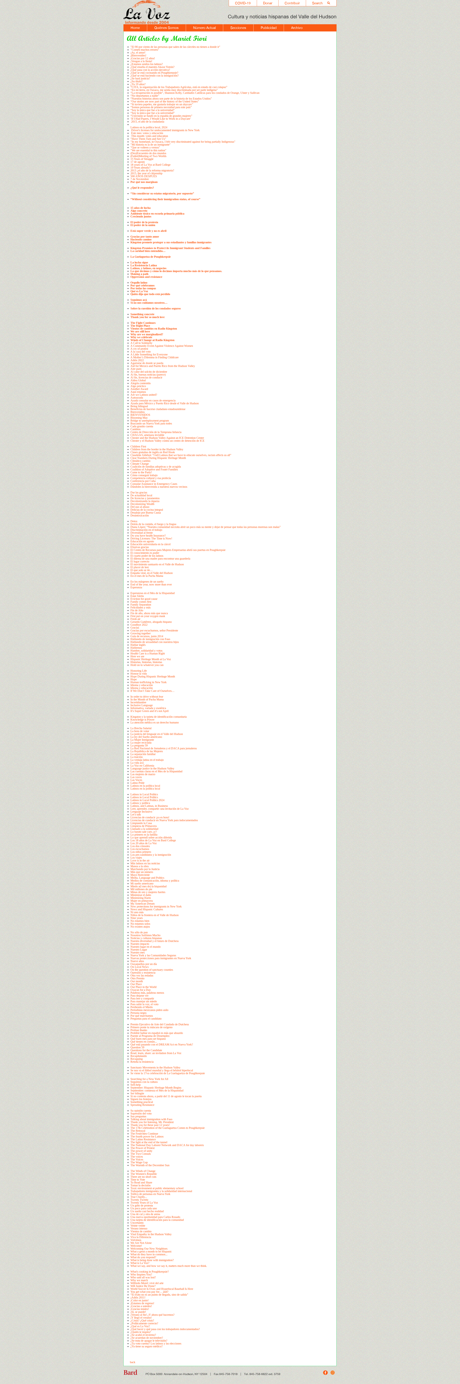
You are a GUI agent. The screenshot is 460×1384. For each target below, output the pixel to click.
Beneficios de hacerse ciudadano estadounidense (157, 409)
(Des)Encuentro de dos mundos (148, 153)
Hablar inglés (138, 644)
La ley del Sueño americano (146, 736)
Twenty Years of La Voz (144, 1202)
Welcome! (136, 1245)
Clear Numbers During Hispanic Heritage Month (158, 457)
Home (135, 28)
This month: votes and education (149, 135)
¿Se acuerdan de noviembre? (146, 1337)
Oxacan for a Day (140, 989)
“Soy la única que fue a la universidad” (152, 110)
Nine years (136, 917)
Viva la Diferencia (140, 1237)
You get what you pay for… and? (149, 1291)
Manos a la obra (139, 866)
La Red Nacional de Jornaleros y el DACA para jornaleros (163, 748)
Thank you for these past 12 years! (150, 1124)
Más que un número (141, 871)
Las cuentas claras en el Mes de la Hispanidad (156, 771)
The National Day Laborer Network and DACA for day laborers (167, 1145)
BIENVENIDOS (140, 414)
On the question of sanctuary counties (151, 969)
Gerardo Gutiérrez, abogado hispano (151, 621)
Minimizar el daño (140, 894)
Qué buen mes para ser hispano (148, 1038)
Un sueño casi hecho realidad (147, 1211)
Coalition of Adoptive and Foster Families (154, 469)
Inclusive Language (141, 705)
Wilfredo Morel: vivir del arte (147, 1283)
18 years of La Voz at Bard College (150, 164)
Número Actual (204, 28)
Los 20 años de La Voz (143, 843)
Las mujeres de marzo (142, 774)
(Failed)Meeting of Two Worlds (148, 156)
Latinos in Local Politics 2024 (147, 800)
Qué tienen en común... (143, 1041)
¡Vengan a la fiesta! (141, 61)
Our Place (136, 984)
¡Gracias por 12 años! (142, 58)
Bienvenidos (137, 411)
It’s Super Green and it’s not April (149, 710)
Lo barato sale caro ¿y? (143, 831)
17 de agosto (137, 161)
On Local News (139, 966)
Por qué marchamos (141, 1015)
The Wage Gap (139, 1162)
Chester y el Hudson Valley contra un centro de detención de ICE (167, 440)
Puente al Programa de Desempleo (149, 1035)
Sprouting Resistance (142, 1104)
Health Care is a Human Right (147, 653)
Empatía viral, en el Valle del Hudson (151, 572)
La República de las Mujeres (146, 751)
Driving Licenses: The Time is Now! (151, 538)
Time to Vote (137, 1179)
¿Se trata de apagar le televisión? (148, 1340)
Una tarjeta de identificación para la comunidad (157, 1219)
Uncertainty (137, 1222)
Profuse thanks (138, 1030)
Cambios (135, 429)
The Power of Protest (142, 1147)
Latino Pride (137, 782)
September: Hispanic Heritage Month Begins (155, 1087)
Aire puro (135, 368)
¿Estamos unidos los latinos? (146, 64)
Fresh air (135, 618)
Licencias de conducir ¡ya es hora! (150, 817)
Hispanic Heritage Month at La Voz (150, 659)
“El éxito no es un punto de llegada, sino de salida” (159, 1294)
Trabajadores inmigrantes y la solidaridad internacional (161, 1191)
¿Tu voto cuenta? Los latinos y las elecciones (155, 1343)
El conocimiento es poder (144, 552)
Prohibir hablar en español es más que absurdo (156, 1032)
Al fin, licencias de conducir (146, 377)
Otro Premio (137, 978)
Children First (138, 446)
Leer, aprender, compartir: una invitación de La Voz (159, 808)
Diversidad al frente (141, 532)
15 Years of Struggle (141, 158)
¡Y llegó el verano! (141, 1317)
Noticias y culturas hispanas (146, 938)
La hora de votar (139, 731)
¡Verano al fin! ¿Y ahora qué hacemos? (152, 1314)
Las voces (136, 777)
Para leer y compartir (142, 998)
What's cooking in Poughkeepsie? (149, 1271)
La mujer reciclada (140, 742)
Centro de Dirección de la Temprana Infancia (155, 432)
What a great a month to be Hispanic (151, 1251)
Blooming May (139, 417)
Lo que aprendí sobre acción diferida (151, 837)
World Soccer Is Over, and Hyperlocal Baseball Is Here (161, 1288)
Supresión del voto (141, 1113)
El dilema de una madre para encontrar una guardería (160, 558)
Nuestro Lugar (139, 949)
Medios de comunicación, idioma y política (154, 880)
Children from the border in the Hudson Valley (156, 449)
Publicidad (269, 28)
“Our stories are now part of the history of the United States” (164, 101)
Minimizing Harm (140, 897)
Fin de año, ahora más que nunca (149, 613)
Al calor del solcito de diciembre (148, 371)
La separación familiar (143, 754)
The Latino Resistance (143, 1139)
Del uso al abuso (139, 506)
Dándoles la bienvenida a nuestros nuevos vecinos (158, 486)
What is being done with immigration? (152, 1260)
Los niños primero (140, 851)
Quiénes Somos (166, 28)
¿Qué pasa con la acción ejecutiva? (150, 69)
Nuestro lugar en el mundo (145, 946)
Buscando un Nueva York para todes (151, 423)
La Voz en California (142, 765)
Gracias (134, 627)
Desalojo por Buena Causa (145, 512)
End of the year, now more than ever (151, 584)
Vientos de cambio (140, 1231)
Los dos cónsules (140, 846)
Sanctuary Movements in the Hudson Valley (155, 1067)
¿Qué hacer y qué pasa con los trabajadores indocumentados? (165, 1329)
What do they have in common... (148, 1254)
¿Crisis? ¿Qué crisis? (142, 1320)
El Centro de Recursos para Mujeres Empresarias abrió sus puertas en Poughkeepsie (178, 549)
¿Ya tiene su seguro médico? (146, 1346)
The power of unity (141, 1150)
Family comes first (140, 601)
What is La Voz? (139, 1263)
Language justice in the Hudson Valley (152, 768)
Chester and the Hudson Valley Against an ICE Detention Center (167, 437)
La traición (136, 756)
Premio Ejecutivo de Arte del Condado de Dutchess (159, 1024)
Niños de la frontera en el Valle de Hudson (154, 915)
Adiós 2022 (137, 360)
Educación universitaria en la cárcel (150, 544)
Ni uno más (137, 912)
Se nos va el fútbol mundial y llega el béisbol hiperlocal (161, 1070)
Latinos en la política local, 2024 (149, 127)
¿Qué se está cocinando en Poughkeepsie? (154, 72)
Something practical (141, 1101)
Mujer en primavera (141, 900)
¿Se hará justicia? (140, 78)
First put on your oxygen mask (148, 616)
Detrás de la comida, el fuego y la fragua (153, 524)
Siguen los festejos (140, 1099)
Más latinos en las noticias (145, 863)
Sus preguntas (138, 1116)
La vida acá (137, 762)
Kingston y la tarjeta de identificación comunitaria (158, 716)
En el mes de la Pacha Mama (146, 575)
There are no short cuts (143, 1176)
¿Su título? (136, 81)
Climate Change (139, 463)
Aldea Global (138, 380)
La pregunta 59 (139, 745)
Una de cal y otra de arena (145, 1214)
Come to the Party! (141, 472)
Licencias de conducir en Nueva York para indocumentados (164, 820)
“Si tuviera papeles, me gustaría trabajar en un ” (161, 104)
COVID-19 (243, 3)
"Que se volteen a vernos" (145, 147)
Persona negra (138, 1012)
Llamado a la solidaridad (144, 828)
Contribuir (292, 3)
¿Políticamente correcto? (144, 1323)
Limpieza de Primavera (143, 825)
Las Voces (136, 779)
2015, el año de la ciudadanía (147, 121)
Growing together (140, 633)
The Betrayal (138, 1130)
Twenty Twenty (139, 1199)
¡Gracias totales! (139, 1309)
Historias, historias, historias (146, 662)
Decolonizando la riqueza (144, 501)
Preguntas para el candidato (146, 1018)
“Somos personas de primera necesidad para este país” (161, 107)
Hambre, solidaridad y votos (146, 650)
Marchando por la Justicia (145, 869)
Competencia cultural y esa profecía (150, 478)
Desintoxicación (139, 515)
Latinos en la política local (145, 785)
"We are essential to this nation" (148, 150)
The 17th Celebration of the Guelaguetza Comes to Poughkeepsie (167, 1127)
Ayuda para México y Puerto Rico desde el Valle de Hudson (164, 403)
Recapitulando (138, 1055)
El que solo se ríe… (141, 570)
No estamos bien (139, 920)
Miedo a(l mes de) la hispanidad (148, 886)
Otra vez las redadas (141, 975)
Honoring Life (138, 670)
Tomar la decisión (140, 1185)
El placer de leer (139, 567)
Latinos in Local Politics (144, 794)
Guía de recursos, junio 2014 (146, 636)
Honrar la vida (138, 673)
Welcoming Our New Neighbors (148, 1248)
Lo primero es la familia (143, 834)
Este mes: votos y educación (146, 133)
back (132, 1362)
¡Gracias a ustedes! (141, 1306)
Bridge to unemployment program (149, 420)
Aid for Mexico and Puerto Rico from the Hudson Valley (162, 365)
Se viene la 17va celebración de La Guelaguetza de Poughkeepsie (167, 1073)
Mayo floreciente (140, 874)
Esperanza (136, 587)
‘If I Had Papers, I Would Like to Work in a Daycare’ (160, 118)
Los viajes (136, 857)
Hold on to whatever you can (147, 664)
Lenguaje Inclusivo (141, 811)
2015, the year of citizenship (146, 173)
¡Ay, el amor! (137, 52)
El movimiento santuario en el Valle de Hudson (157, 564)
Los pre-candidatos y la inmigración (150, 854)
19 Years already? (140, 167)
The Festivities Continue (144, 1133)
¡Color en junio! (139, 1300)
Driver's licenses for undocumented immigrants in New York (165, 130)
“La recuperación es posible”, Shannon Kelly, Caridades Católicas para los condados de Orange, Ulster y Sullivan (194, 92)
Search (317, 3)
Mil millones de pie (141, 889)
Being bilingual (139, 406)
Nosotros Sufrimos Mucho (145, 935)
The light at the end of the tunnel (148, 1142)
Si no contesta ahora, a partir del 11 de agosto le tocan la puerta (166, 1096)
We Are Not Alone (141, 1242)
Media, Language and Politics (147, 877)
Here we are (137, 656)
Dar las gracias (138, 492)
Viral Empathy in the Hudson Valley (151, 1234)
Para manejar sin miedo (143, 1001)
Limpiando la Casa (141, 823)
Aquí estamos (138, 391)
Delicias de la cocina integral (146, 509)
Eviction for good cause (143, 598)
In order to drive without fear (146, 696)
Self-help (135, 1084)
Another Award (139, 388)
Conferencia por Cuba (143, 480)
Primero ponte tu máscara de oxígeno (151, 1027)
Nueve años (137, 961)
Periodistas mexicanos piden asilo (149, 1009)
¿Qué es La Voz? (140, 1326)
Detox (133, 521)
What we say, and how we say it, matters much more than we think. (168, 1265)
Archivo (297, 28)
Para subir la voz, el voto (144, 1004)
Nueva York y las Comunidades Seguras (153, 955)
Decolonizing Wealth (142, 503)
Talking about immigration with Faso (151, 1119)
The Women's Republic (143, 1173)
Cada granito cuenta (141, 426)
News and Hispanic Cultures (146, 909)
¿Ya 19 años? (138, 84)
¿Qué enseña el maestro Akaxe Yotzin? (152, 66)
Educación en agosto (142, 541)
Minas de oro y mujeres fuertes (147, 892)
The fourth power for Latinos (147, 1136)
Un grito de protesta (142, 1205)
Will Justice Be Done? (143, 1286)
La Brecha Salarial (140, 728)
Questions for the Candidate (146, 1050)
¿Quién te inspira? (140, 1332)
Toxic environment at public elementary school (156, 1188)
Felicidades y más (140, 607)
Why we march (139, 1280)
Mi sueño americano (141, 883)
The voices (136, 1156)
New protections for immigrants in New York (156, 906)
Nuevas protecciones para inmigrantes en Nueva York (160, 958)
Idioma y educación (141, 685)
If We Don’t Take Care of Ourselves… (152, 690)
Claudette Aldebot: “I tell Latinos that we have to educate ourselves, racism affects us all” (181, 455)
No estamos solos (140, 923)
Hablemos (136, 647)
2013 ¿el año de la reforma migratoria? (152, 170)
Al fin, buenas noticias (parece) (148, 374)
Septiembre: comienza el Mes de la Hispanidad (156, 1090)
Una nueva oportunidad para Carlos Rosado (155, 1217)
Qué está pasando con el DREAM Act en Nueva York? (161, 1044)
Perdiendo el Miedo (141, 1007)
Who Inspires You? (141, 1274)
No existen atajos (140, 926)
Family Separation (140, 604)
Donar (267, 3)
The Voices (136, 1159)
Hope (133, 679)
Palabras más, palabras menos (147, 992)
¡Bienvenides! (138, 55)
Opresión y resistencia (142, 972)
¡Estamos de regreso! (142, 1303)
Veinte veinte (137, 1225)
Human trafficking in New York (148, 682)
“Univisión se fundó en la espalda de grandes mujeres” (161, 115)
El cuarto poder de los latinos (147, 555)
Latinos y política (140, 802)
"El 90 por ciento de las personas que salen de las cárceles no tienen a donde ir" (175, 46)
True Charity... (138, 1196)
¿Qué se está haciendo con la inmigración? (154, 75)
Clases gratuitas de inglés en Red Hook (152, 452)
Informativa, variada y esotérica (148, 708)
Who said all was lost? (143, 1277)
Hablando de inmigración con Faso (150, 639)
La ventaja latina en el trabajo (147, 759)
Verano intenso (138, 1228)
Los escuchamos (139, 848)
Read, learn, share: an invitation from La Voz (155, 1053)
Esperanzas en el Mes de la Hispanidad (152, 593)
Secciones (238, 28)
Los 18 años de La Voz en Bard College (153, 840)
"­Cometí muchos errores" (144, 49)
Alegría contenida (140, 383)
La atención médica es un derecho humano (154, 722)
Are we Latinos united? (144, 394)
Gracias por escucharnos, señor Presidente (154, 630)
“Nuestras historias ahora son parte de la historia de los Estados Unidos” (171, 98)
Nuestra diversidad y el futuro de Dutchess (154, 940)
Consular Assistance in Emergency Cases (154, 483)
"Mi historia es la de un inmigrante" (150, 144)
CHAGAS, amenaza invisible (147, 434)
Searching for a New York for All (149, 1078)
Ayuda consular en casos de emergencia (153, 400)
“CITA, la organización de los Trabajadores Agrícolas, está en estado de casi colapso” (178, 87)
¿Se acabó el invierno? (143, 1334)
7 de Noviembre (139, 179)
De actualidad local (141, 495)
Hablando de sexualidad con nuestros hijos (154, 641)
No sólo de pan (139, 932)
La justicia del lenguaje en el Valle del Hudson (156, 733)
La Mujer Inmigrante (142, 739)
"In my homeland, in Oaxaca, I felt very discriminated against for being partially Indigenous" (182, 141)
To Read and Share (141, 1182)
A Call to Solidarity (141, 342)
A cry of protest (139, 348)
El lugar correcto (139, 561)
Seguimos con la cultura (144, 1081)
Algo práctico (138, 386)
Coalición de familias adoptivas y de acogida (155, 466)
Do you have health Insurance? (148, 535)
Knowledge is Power (142, 719)
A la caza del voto (140, 351)
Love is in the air (140, 860)
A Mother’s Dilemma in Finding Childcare (154, 357)
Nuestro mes (137, 952)
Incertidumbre (138, 702)
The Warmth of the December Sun (149, 1165)
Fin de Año (136, 610)
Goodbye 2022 (139, 624)
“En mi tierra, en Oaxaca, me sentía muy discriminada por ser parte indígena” (174, 89)
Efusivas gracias (139, 547)
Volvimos (135, 1240)
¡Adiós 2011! (137, 1297)
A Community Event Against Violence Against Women (161, 345)
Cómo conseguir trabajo (144, 475)
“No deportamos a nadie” (144, 95)
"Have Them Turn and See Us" (148, 138)
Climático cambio (140, 460)
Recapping (136, 1058)
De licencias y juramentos (145, 498)
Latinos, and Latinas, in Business (149, 805)
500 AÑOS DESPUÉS (143, 176)
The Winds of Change (142, 1171)
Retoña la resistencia (142, 1061)
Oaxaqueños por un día (143, 963)
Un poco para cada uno (143, 1208)
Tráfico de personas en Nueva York (150, 1194)
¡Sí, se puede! (138, 1311)
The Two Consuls (140, 1153)
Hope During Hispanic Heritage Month (152, 676)
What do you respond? (143, 1257)
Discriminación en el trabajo (146, 529)
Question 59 (137, 1047)
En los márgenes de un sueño (147, 581)
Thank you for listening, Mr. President (152, 1122)
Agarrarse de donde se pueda (146, 363)
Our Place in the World (143, 986)
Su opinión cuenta (140, 1110)
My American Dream (142, 903)
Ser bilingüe (137, 1093)
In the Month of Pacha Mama (147, 699)
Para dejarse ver (139, 995)
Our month (136, 981)
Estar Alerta (137, 595)
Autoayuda (136, 397)
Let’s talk (135, 814)
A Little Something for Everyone (149, 354)
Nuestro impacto (139, 943)
